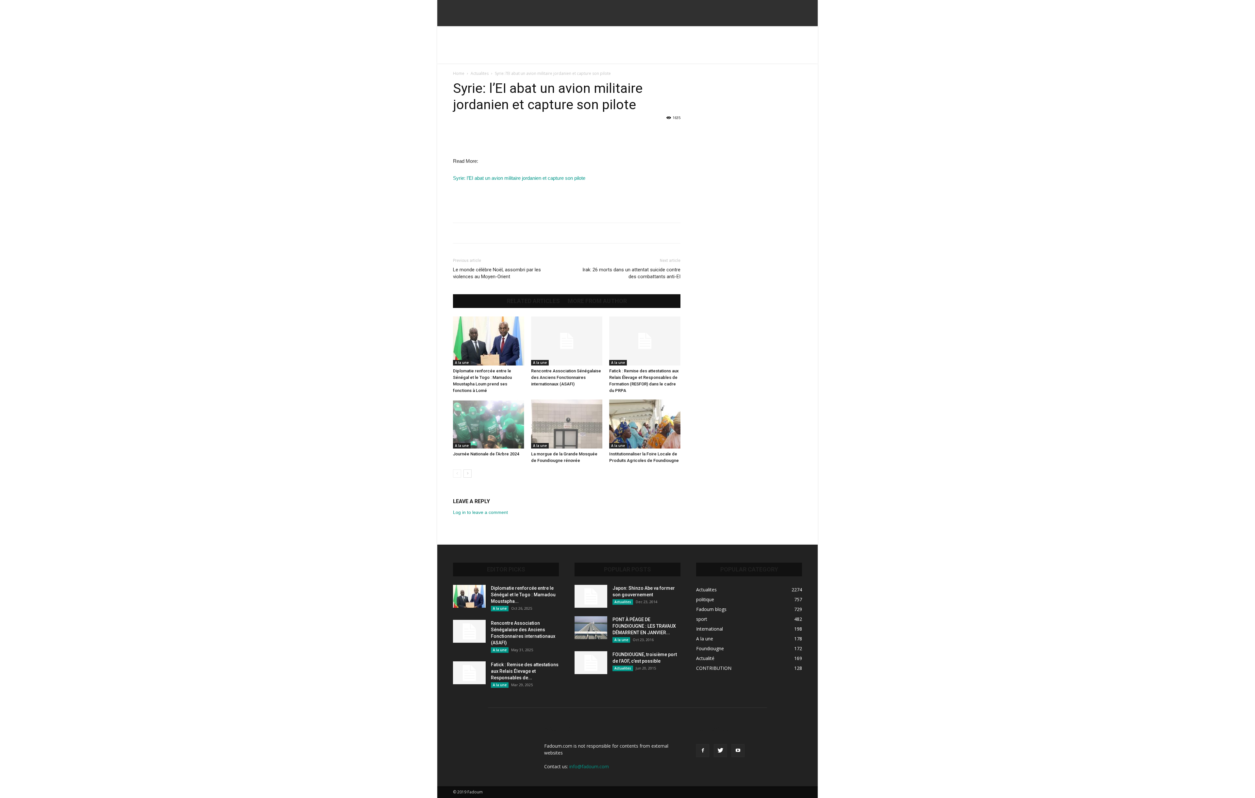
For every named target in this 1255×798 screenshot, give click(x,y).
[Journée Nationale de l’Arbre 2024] (488, 424)
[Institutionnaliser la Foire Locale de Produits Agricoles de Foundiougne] (644, 424)
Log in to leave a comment (480, 512)
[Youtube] (738, 750)
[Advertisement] (627, 48)
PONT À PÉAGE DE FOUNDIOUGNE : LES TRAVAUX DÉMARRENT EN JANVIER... (644, 626)
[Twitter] (720, 750)
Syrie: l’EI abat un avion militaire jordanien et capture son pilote (519, 178)
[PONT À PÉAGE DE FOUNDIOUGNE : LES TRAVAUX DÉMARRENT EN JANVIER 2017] (591, 627)
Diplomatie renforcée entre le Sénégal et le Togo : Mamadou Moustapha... (523, 595)
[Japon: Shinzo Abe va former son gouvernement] (591, 596)
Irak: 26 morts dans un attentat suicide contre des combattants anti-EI (631, 273)
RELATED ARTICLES (533, 301)
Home (458, 73)
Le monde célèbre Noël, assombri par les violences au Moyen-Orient (497, 273)
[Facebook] (702, 750)
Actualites (480, 73)
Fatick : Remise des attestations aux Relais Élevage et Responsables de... (525, 671)
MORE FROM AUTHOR (597, 301)
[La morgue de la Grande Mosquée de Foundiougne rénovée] (566, 424)
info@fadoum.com (589, 766)
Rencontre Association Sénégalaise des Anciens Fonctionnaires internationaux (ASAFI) (566, 377)
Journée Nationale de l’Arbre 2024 (486, 453)
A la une (462, 362)
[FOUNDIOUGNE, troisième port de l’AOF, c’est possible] (591, 662)
